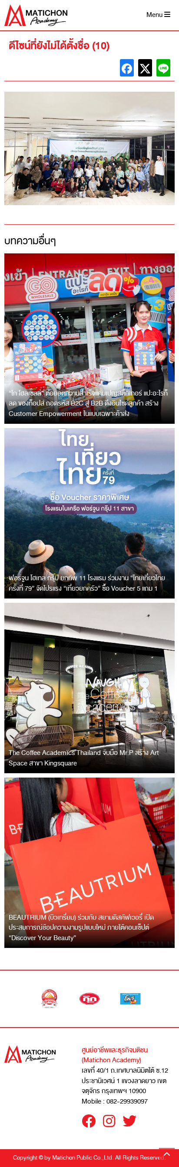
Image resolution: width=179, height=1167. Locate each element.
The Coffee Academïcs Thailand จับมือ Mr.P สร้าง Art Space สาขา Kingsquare (84, 758)
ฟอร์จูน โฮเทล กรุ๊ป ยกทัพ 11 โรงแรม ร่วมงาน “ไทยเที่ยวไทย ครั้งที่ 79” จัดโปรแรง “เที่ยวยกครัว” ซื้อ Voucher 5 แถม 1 (87, 583)
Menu (155, 15)
